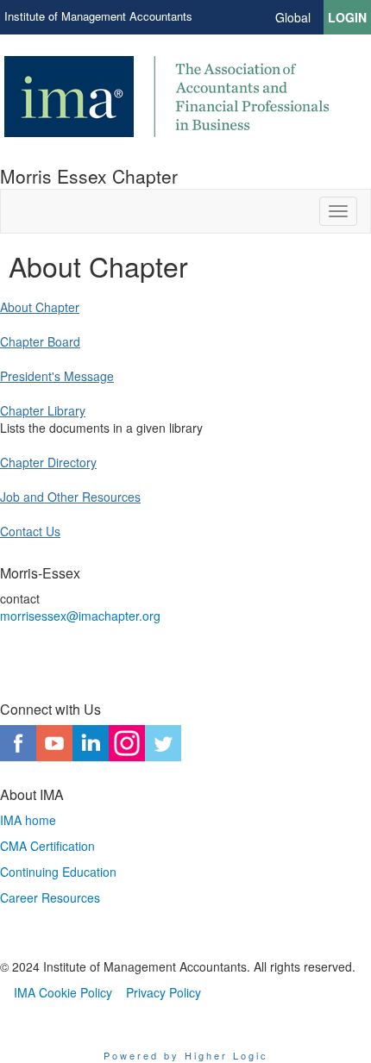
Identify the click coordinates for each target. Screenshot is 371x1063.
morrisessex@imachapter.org (80, 615)
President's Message (57, 376)
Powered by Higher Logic (186, 1055)
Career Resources (50, 897)
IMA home (28, 820)
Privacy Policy (163, 992)
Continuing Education (58, 871)
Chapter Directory (48, 462)
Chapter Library (42, 410)
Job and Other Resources (70, 496)
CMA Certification (47, 845)
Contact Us (30, 531)
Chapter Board (40, 341)
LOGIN (347, 17)
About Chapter (39, 307)
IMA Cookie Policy (63, 992)
